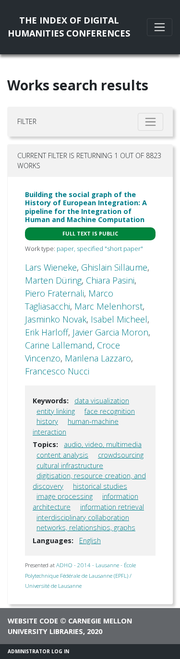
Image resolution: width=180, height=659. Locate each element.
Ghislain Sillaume (114, 267)
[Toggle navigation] (159, 27)
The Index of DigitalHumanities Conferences (69, 26)
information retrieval (112, 506)
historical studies (100, 486)
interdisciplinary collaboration (82, 517)
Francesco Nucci (57, 371)
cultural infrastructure (69, 465)
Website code (33, 620)
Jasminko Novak (55, 319)
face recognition (109, 411)
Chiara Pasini (110, 280)
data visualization (101, 400)
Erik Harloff (46, 332)
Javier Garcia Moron (110, 332)
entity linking (55, 411)
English (90, 540)
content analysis (62, 455)
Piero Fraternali (54, 293)
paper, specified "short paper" (100, 248)
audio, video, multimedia (103, 444)
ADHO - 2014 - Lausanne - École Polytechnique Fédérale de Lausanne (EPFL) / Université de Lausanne (80, 575)
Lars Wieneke (51, 267)
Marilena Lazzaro (98, 358)
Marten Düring (53, 280)
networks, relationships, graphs (85, 527)
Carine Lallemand (59, 345)
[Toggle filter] (150, 122)
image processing (64, 496)
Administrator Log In (38, 651)
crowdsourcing (121, 455)
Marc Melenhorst (108, 306)
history (47, 421)
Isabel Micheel (119, 319)
